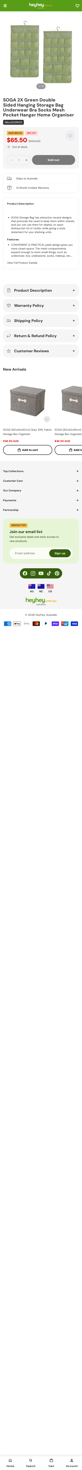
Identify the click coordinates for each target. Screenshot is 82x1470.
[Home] (10, 1460)
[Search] (31, 1460)
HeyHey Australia (46, 615)
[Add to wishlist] (70, 136)
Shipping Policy (28, 320)
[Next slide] (75, 415)
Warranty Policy (29, 305)
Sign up (60, 553)
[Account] (72, 1460)
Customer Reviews (31, 350)
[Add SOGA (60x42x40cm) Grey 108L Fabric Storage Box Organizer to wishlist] (46, 419)
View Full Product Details (22, 262)
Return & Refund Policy (35, 335)
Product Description (33, 290)
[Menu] (5, 6)
